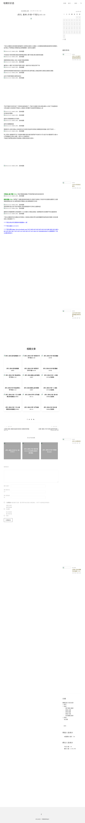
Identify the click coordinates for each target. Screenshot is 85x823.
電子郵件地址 (7, 490)
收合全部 (70, 702)
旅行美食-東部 (69, 708)
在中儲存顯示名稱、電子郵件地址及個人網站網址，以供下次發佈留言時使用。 (28, 502)
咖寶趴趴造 (8, 3)
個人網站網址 (7, 496)
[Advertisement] (31, 32)
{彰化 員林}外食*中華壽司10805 (49, 451)
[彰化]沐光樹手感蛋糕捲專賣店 (76, 57)
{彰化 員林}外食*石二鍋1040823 (12, 451)
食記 (75, 3)
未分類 (73, 54)
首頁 (64, 3)
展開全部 (65, 702)
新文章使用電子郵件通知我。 (9, 513)
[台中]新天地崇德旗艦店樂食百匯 (76, 314)
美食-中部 (68, 713)
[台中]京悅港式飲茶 (76, 185)
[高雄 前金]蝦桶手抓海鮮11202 (76, 570)
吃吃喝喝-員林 (25, 11)
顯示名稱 (6, 486)
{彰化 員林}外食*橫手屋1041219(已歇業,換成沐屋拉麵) (31, 451)
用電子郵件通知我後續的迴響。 (9, 507)
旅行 (69, 3)
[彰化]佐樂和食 (76, 441)
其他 (65, 717)
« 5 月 (64, 39)
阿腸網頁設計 (45, 819)
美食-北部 (68, 710)
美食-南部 (74, 567)
